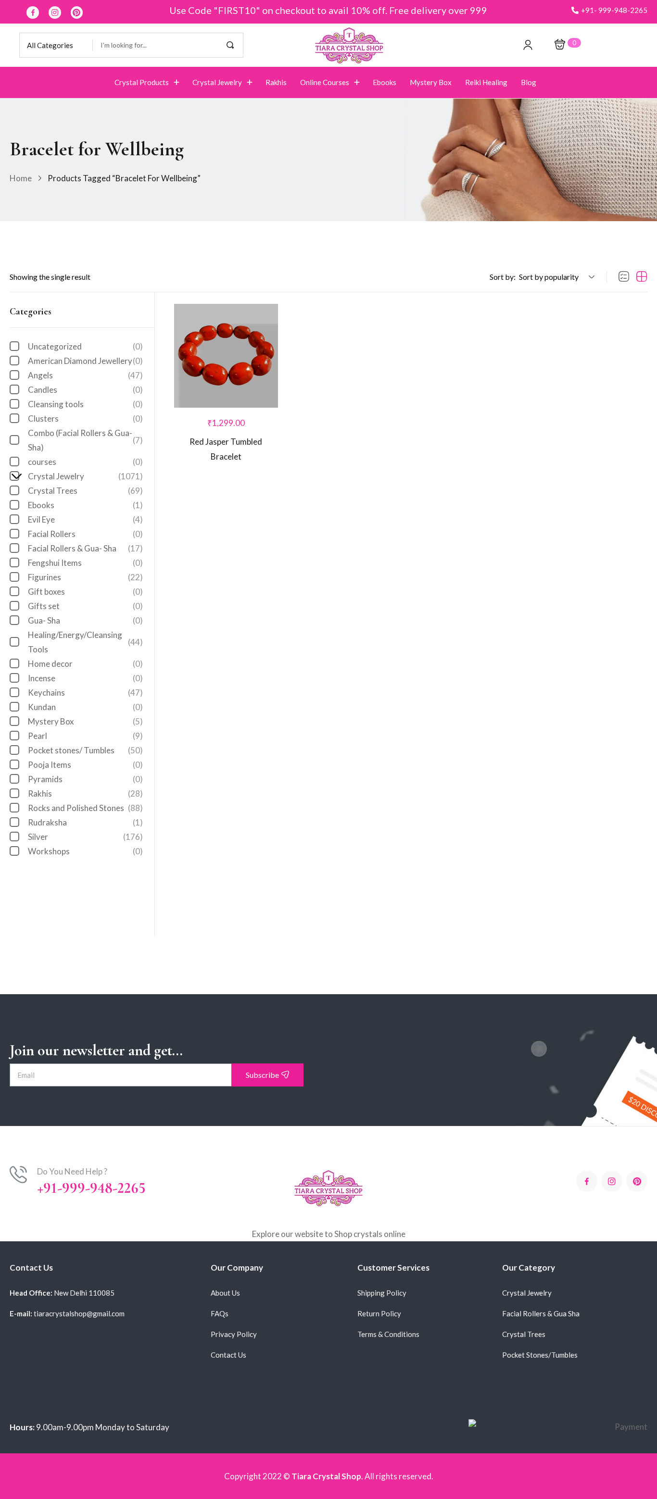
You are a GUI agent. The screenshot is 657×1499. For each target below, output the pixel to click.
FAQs (219, 1313)
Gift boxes (85, 592)
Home (21, 178)
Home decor (85, 664)
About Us (225, 1292)
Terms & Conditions (388, 1334)
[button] (609, 10)
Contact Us (228, 1354)
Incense (85, 678)
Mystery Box (85, 721)
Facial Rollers (85, 534)
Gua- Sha (85, 620)
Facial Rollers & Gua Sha (541, 1313)
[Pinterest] (77, 12)
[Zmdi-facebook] (32, 12)
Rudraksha (85, 822)
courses (85, 462)
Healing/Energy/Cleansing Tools (85, 642)
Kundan (85, 707)
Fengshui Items (85, 563)
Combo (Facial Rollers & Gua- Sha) (85, 440)
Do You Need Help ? (72, 1171)
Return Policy (379, 1313)
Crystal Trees (85, 491)
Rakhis (85, 793)
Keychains (85, 692)
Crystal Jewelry (80, 476)
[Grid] (641, 277)
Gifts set (85, 606)
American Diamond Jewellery (85, 361)
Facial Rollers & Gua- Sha (85, 548)
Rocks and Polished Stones (85, 808)
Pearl (85, 736)
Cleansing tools (85, 404)
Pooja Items (85, 765)
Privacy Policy (234, 1334)
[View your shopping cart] (559, 45)
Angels (85, 375)
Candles (85, 390)
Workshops (85, 851)
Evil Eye (85, 519)
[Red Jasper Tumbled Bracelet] (226, 356)
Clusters (85, 418)
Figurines (85, 577)
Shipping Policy (381, 1292)
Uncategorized (85, 346)
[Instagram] (55, 12)
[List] (624, 277)
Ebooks (85, 505)
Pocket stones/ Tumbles (85, 750)
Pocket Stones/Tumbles (540, 1354)
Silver (85, 837)
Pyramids (85, 779)
